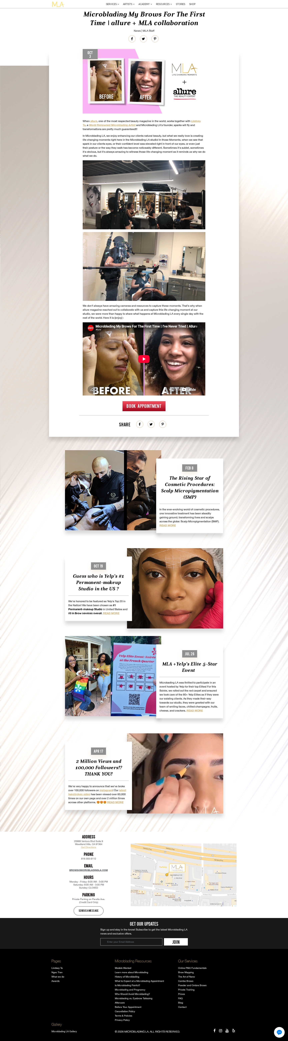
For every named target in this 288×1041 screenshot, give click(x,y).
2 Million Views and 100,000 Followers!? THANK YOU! (98, 767)
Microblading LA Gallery (64, 1031)
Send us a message (89, 910)
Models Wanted (123, 968)
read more (168, 525)
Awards (56, 981)
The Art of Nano (186, 976)
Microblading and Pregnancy (130, 989)
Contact (182, 1007)
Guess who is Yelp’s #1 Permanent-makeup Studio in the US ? (98, 582)
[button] (279, 1032)
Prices (181, 994)
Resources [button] (163, 4)
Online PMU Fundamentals (192, 968)
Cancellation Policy (125, 1011)
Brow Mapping (186, 972)
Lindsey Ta (57, 968)
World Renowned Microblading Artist (112, 124)
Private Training (186, 989)
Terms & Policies (123, 1015)
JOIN (176, 941)
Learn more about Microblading (131, 972)
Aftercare (120, 1002)
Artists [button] (127, 4)
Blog (180, 1002)
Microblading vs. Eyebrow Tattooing (133, 998)
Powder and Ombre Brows (192, 985)
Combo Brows (185, 981)
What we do (58, 976)
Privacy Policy (122, 1020)
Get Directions (88, 847)
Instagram (106, 790)
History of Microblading (127, 976)
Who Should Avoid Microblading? (132, 994)
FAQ (180, 998)
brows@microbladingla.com (88, 870)
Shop (192, 4)
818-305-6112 (88, 858)
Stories (180, 4)
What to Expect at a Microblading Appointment (139, 981)
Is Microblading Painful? (127, 985)
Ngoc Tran (57, 972)
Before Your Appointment (128, 1007)
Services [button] (111, 4)
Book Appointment (143, 405)
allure (93, 120)
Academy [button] (144, 4)
